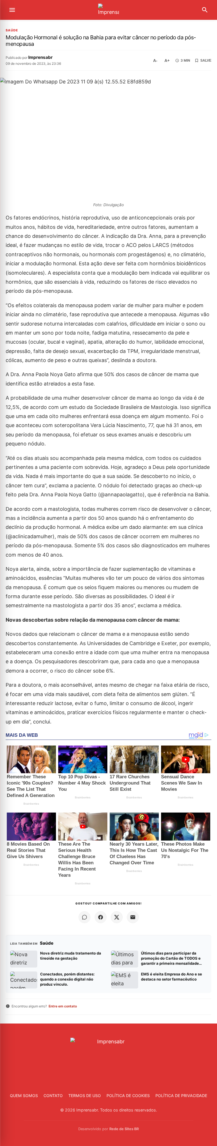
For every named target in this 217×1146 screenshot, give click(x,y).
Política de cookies (128, 1095)
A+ (167, 60)
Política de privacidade (181, 1095)
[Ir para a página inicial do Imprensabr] (108, 10)
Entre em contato (63, 1006)
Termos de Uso (84, 1095)
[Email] (133, 917)
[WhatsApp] (84, 917)
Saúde (12, 30)
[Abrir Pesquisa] (204, 9)
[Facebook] (101, 917)
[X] (117, 917)
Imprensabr (40, 57)
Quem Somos (24, 1095)
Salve (205, 61)
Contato (53, 1095)
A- (155, 60)
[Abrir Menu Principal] (12, 9)
